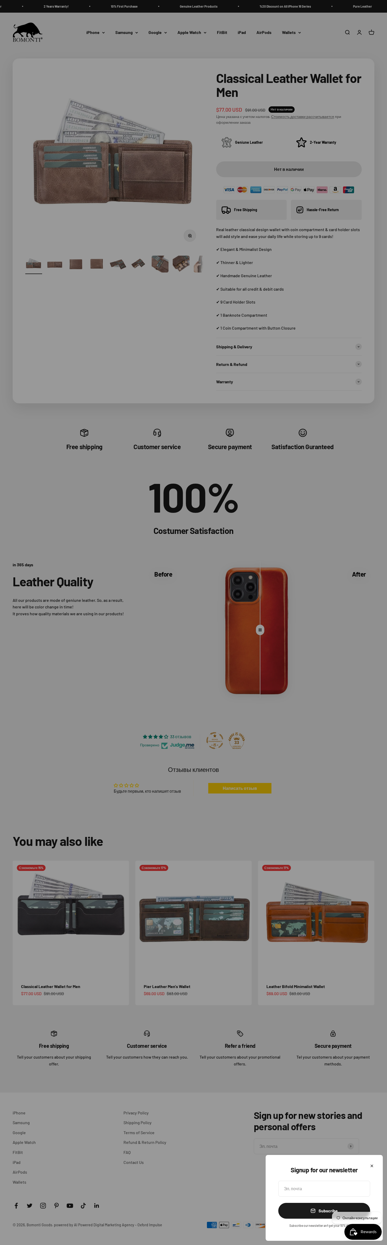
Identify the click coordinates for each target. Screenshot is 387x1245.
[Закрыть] (371, 1165)
